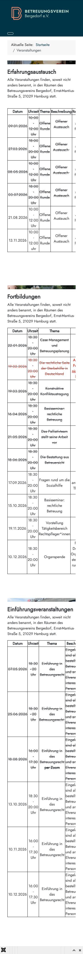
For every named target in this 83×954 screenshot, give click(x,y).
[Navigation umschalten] (10, 33)
